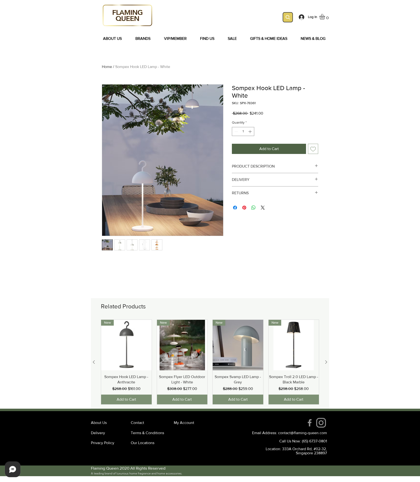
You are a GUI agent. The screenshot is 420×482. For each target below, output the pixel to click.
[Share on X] (263, 208)
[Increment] (250, 131)
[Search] (288, 17)
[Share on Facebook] (235, 208)
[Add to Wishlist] (313, 149)
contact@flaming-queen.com (302, 433)
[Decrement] (236, 131)
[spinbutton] (243, 131)
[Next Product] (326, 362)
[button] (325, 16)
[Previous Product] (94, 362)
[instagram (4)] (321, 423)
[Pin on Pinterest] (244, 208)
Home (107, 67)
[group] (210, 362)
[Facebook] (310, 423)
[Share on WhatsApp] (253, 208)
